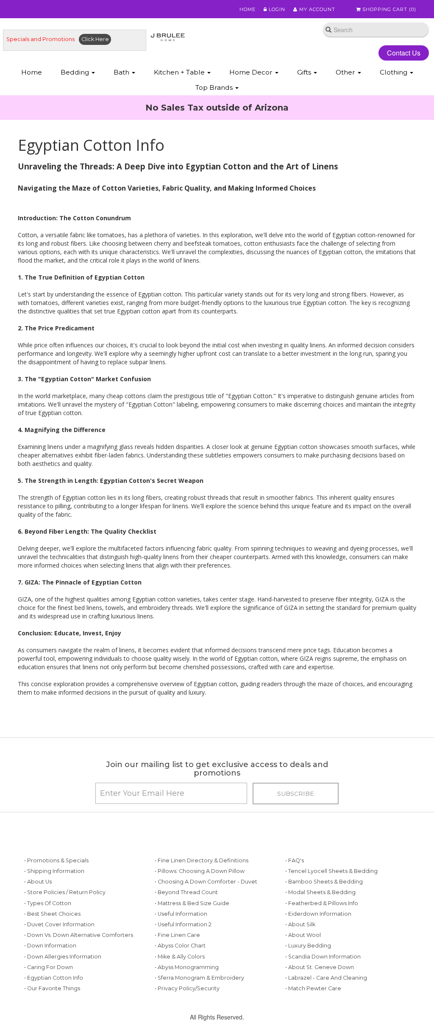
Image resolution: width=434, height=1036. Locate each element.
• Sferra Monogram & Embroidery (199, 978)
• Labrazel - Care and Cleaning (326, 978)
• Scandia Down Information (323, 956)
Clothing (394, 72)
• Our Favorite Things (52, 988)
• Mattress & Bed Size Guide (192, 903)
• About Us (38, 881)
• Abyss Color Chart (180, 945)
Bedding (76, 72)
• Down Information (50, 945)
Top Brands (214, 87)
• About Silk (300, 924)
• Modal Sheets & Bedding (320, 892)
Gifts (305, 72)
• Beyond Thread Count (186, 892)
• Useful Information (181, 914)
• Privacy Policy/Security (187, 988)
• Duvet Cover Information (59, 924)
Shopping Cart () (388, 9)
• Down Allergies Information (62, 956)
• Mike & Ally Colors (180, 956)
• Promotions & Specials (56, 860)
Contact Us (403, 53)
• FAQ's (294, 860)
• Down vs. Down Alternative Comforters (78, 935)
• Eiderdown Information (318, 914)
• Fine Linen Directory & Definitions (201, 860)
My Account (316, 9)
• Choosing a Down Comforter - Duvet (206, 881)
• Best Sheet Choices (52, 914)
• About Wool (303, 935)
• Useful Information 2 (183, 924)
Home (247, 9)
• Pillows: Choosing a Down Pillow (200, 871)
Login (276, 9)
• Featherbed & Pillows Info (321, 903)
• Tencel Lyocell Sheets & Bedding (331, 871)
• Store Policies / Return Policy (65, 892)
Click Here (95, 39)
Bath (122, 72)
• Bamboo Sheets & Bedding (324, 881)
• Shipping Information (54, 871)
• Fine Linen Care (177, 935)
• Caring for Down (48, 967)
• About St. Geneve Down (319, 967)
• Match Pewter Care (313, 988)
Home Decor (251, 72)
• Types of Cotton (47, 903)
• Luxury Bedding (308, 945)
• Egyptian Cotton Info (53, 978)
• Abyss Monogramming (187, 967)
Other (346, 72)
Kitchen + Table (180, 72)
